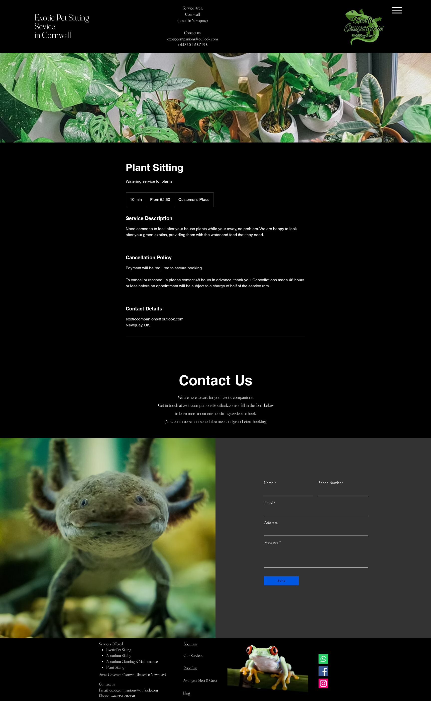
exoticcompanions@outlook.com (192, 38)
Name (268, 482)
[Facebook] (323, 671)
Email (268, 503)
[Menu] (397, 10)
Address (271, 522)
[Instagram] (323, 683)
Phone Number (331, 482)
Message (271, 542)
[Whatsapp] (323, 659)
